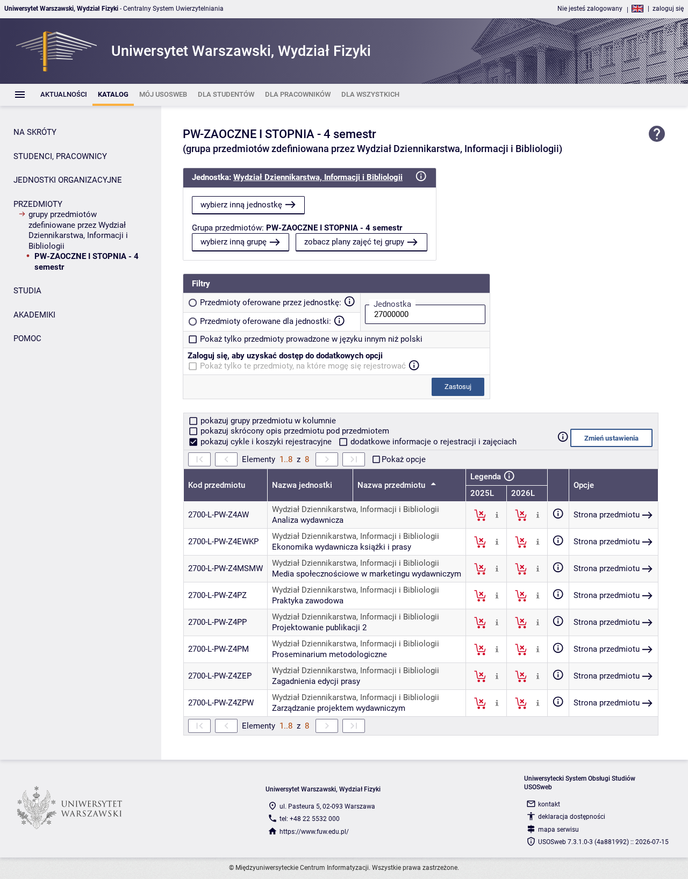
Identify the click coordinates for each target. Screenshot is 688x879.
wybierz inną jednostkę (241, 205)
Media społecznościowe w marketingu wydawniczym (366, 574)
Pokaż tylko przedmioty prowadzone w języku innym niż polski (311, 339)
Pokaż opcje (404, 459)
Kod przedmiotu (216, 485)
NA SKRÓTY (34, 132)
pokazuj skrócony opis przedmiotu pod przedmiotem (293, 431)
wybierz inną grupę (233, 242)
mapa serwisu (558, 829)
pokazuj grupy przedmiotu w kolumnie (267, 421)
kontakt (549, 804)
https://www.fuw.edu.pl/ (314, 831)
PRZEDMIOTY (37, 204)
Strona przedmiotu (607, 515)
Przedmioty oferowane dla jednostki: (265, 321)
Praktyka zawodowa (307, 601)
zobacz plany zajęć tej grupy (354, 242)
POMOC (27, 338)
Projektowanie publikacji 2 (319, 627)
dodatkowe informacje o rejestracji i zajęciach (432, 441)
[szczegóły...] (497, 515)
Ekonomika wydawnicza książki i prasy (341, 547)
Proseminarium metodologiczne (329, 654)
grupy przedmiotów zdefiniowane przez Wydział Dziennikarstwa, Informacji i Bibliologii (78, 230)
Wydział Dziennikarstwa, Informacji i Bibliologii (318, 177)
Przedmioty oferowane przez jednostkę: (270, 302)
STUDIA (27, 291)
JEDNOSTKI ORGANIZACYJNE (67, 180)
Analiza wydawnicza (307, 520)
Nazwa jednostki (302, 485)
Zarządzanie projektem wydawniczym (338, 708)
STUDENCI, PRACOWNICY (60, 156)
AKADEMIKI (34, 315)
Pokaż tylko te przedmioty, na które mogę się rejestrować (303, 366)
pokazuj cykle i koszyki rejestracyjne (266, 441)
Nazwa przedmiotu (392, 485)
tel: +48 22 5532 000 (310, 819)
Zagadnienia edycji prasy (316, 681)
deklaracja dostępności (571, 816)
